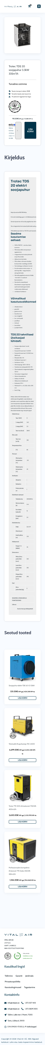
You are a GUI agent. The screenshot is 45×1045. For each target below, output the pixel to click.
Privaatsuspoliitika (12, 981)
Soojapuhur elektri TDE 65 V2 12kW (21, 685)
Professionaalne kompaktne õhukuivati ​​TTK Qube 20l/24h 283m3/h (19, 871)
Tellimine (9, 976)
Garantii (19, 976)
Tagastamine (29, 987)
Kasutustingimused (13, 987)
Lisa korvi (30, 130)
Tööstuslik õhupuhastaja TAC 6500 (22, 744)
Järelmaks (29, 976)
